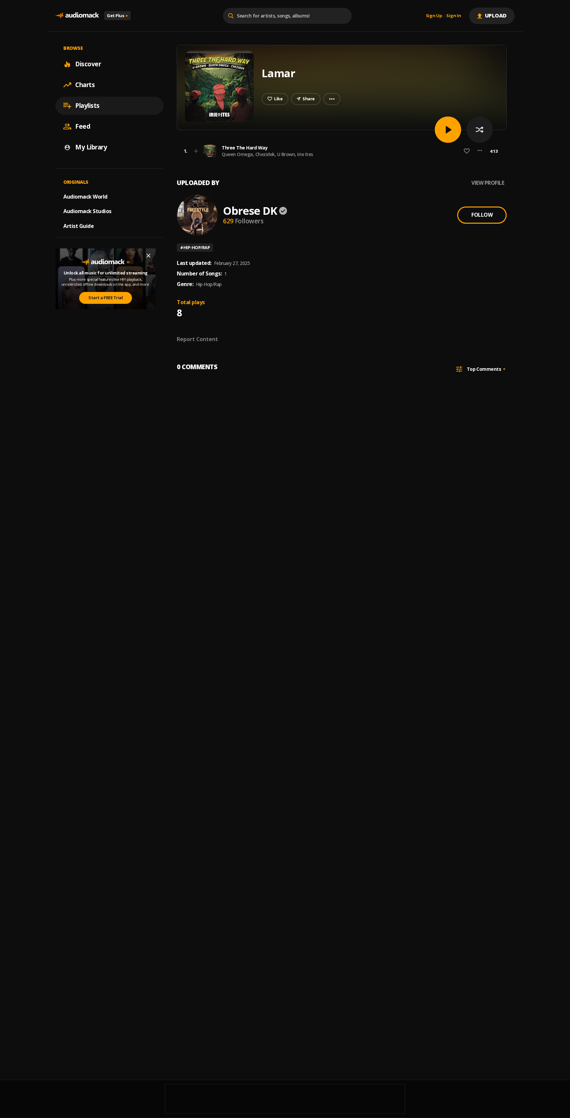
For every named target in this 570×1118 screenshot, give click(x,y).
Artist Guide (78, 226)
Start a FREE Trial (105, 298)
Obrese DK (250, 210)
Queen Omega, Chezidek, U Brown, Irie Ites (267, 154)
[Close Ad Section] (148, 255)
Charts (85, 84)
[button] (340, 151)
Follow (481, 214)
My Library (91, 147)
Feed (82, 126)
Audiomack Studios (87, 211)
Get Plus (117, 15)
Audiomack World (85, 196)
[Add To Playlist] (196, 151)
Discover (88, 64)
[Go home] (77, 15)
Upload (496, 15)
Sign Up (434, 15)
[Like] (467, 151)
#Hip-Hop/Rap (195, 247)
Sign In (453, 15)
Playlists (87, 105)
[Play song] (448, 129)
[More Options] (480, 151)
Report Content (197, 339)
